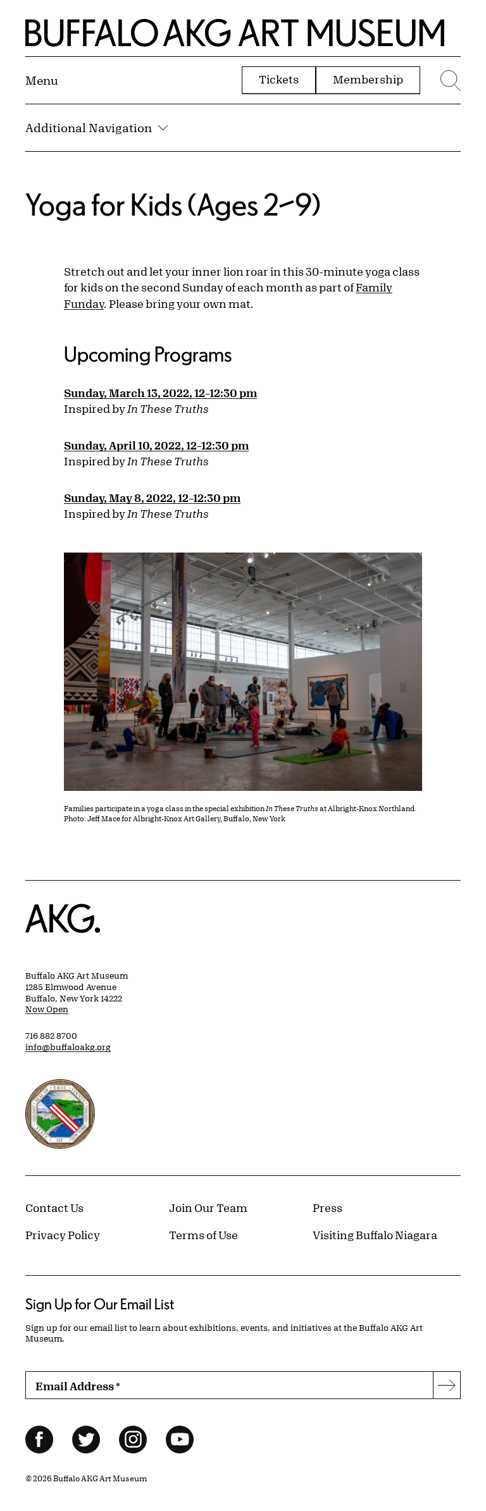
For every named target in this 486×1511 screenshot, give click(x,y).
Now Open (46, 1009)
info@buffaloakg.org (68, 1047)
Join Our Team (208, 1207)
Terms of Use (203, 1234)
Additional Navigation (88, 127)
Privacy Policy (62, 1234)
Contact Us (54, 1207)
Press (327, 1207)
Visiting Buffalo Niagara (375, 1234)
